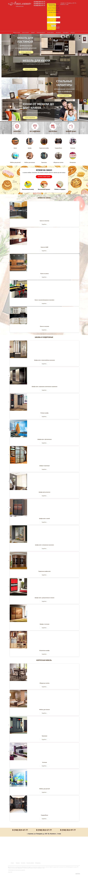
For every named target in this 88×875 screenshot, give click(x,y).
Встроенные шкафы (44, 650)
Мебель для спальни (44, 709)
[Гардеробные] (18, 804)
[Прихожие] (18, 725)
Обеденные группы (44, 683)
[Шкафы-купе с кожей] (18, 507)
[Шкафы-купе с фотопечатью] (18, 428)
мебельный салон (19, 6)
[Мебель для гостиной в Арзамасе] (44, 44)
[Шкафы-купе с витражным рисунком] (18, 534)
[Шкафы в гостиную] (18, 613)
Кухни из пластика (44, 220)
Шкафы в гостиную (44, 624)
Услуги (12, 863)
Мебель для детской (44, 788)
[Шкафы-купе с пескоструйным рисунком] (18, 349)
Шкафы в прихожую (44, 465)
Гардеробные (44, 815)
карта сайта (10, 872)
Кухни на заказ (25, 32)
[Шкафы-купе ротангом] (18, 481)
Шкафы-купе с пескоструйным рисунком (44, 360)
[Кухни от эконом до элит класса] (44, 109)
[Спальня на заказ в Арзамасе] (44, 88)
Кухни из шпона (44, 273)
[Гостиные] (18, 751)
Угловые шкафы (44, 413)
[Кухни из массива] (18, 315)
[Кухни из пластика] (18, 209)
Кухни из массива (44, 326)
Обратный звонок (51, 4)
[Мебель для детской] (18, 777)
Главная (18, 863)
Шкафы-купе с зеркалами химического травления (44, 386)
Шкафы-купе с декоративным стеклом (44, 597)
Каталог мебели (50, 32)
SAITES (78, 874)
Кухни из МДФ (44, 247)
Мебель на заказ (16, 32)
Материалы (58, 32)
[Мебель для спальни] (18, 698)
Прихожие (44, 736)
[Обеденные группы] (18, 672)
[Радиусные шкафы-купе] (18, 560)
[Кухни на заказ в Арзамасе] (44, 66)
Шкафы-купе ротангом (44, 492)
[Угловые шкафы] (18, 402)
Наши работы (66, 32)
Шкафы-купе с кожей (44, 518)
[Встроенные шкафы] (18, 639)
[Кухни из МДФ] (18, 236)
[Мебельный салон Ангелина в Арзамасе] (19, 3)
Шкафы (32, 32)
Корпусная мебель (40, 32)
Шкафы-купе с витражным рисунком (44, 545)
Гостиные (44, 762)
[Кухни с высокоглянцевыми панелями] (18, 289)
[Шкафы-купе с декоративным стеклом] (18, 586)
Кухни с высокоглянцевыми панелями (44, 300)
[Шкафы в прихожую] (18, 454)
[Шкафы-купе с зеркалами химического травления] (18, 375)
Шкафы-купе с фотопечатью (44, 439)
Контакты (73, 32)
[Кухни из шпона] (18, 262)
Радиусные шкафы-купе (44, 571)
